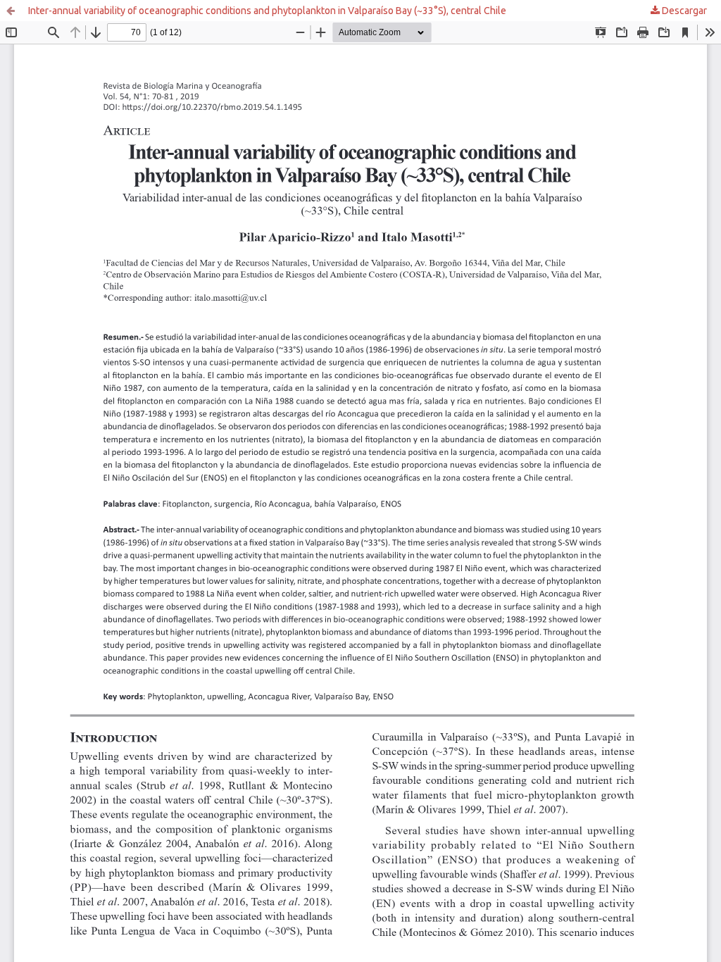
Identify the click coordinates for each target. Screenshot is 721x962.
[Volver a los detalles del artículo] (10, 10)
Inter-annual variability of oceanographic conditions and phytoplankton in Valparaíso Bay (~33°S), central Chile (267, 10)
